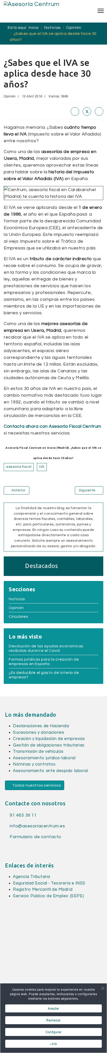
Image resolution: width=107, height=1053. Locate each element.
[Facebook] (75, 111)
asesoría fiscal (18, 467)
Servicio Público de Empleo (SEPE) (48, 896)
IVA (42, 467)
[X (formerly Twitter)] (87, 111)
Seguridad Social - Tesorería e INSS (49, 883)
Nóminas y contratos (34, 764)
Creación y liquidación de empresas (49, 738)
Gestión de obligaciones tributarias (49, 745)
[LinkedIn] (99, 111)
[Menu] (101, 10)
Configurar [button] (53, 1032)
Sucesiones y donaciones (38, 732)
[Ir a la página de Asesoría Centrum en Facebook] (7, 847)
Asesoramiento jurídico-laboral (44, 758)
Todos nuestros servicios (36, 785)
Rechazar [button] (53, 1020)
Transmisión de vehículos (38, 751)
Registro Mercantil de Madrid (42, 889)
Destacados (41, 565)
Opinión (10, 96)
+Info (53, 1043)
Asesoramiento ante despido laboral (50, 771)
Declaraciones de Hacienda (41, 726)
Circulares (18, 617)
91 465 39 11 (23, 815)
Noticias (17, 599)
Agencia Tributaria (31, 876)
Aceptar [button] (53, 1008)
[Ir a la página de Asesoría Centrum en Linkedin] (16, 847)
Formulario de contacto (35, 836)
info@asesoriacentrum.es (37, 826)
